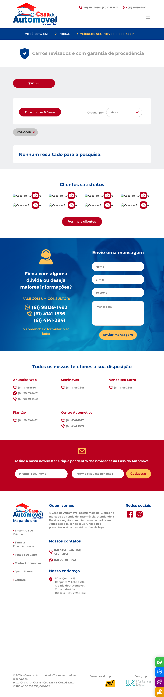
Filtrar (35, 83)
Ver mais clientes (82, 221)
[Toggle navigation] (148, 17)
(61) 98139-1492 (137, 7)
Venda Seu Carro (26, 554)
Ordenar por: (95, 112)
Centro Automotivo (28, 563)
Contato (20, 579)
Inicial (64, 33)
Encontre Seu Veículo (23, 532)
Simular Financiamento (23, 544)
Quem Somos (24, 571)
